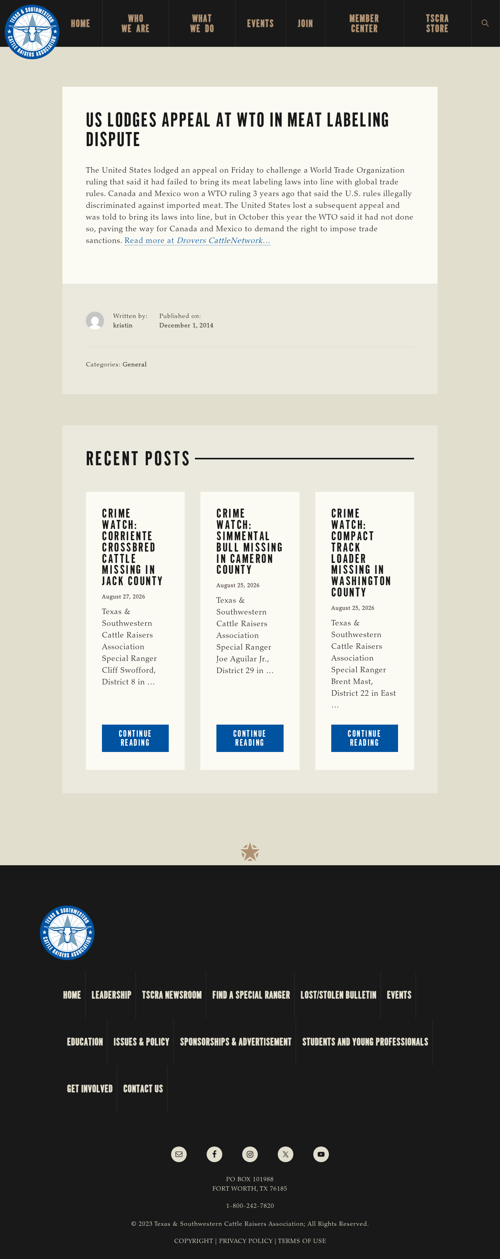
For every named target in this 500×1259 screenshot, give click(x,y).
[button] (486, 23)
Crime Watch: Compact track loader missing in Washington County (361, 553)
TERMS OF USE (302, 1241)
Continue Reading (144, 740)
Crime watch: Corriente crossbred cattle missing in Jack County (133, 547)
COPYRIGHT (193, 1241)
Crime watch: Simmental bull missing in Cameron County (249, 541)
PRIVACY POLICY (246, 1241)
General (135, 365)
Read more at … (198, 241)
